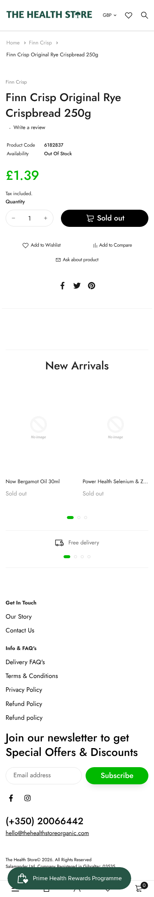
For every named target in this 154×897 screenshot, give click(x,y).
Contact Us (20, 630)
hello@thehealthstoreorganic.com (47, 833)
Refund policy (24, 717)
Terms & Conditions (32, 676)
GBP (107, 15)
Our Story (19, 616)
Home (13, 43)
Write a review (29, 127)
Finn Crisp (41, 43)
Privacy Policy (24, 689)
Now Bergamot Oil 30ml (33, 481)
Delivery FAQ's (25, 662)
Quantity (15, 202)
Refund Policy (24, 703)
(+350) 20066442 (44, 821)
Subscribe (117, 775)
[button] (70, 517)
